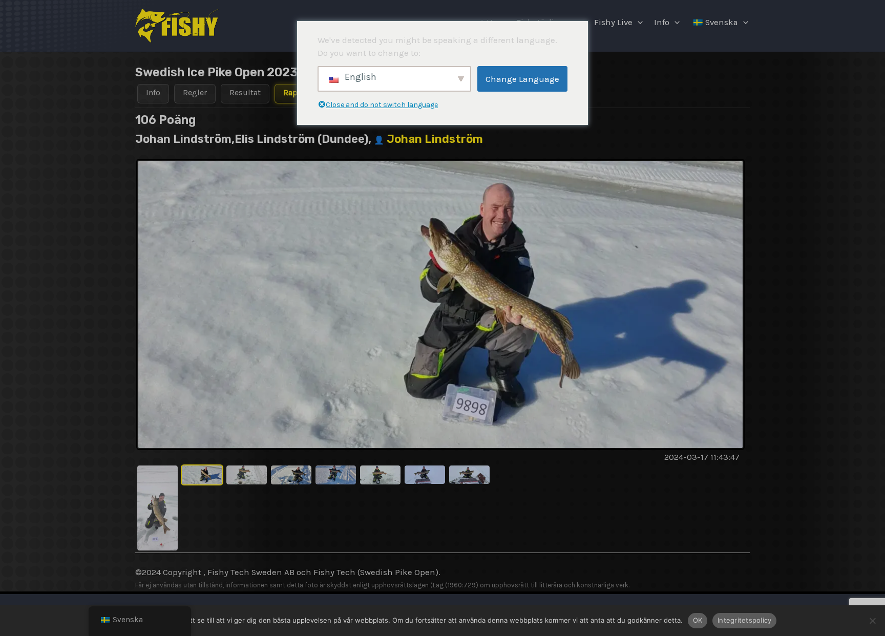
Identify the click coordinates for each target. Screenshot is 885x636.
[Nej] (872, 621)
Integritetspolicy (744, 620)
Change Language (522, 79)
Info (661, 22)
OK (698, 620)
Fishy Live (613, 22)
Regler (195, 92)
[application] (638, 22)
